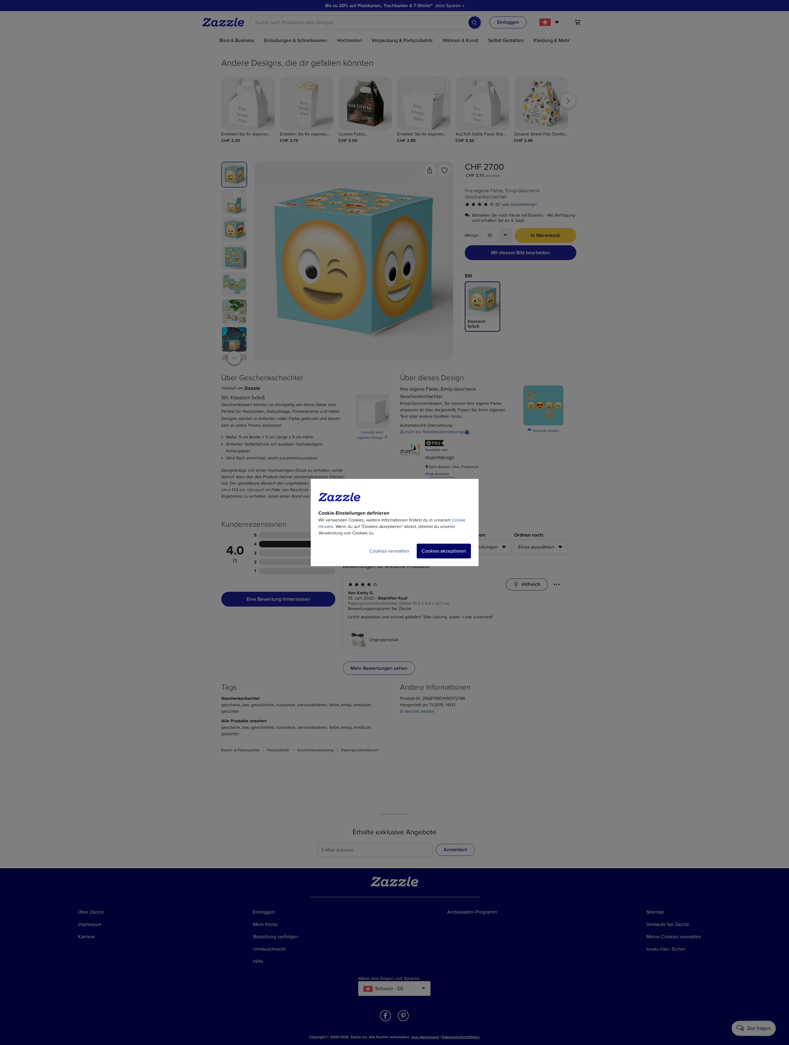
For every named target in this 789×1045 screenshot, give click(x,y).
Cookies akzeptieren (444, 551)
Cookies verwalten (389, 551)
